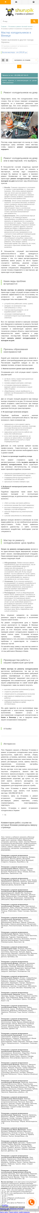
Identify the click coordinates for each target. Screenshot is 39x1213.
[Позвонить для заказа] (31, 1208)
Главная (3, 26)
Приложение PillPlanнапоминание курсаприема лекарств (3, 1197)
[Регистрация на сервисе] (16, 2)
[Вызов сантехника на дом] (19, 12)
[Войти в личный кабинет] (5, 2)
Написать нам (4, 1208)
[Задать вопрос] (33, 2)
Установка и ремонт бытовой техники (20, 26)
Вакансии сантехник (17, 1208)
